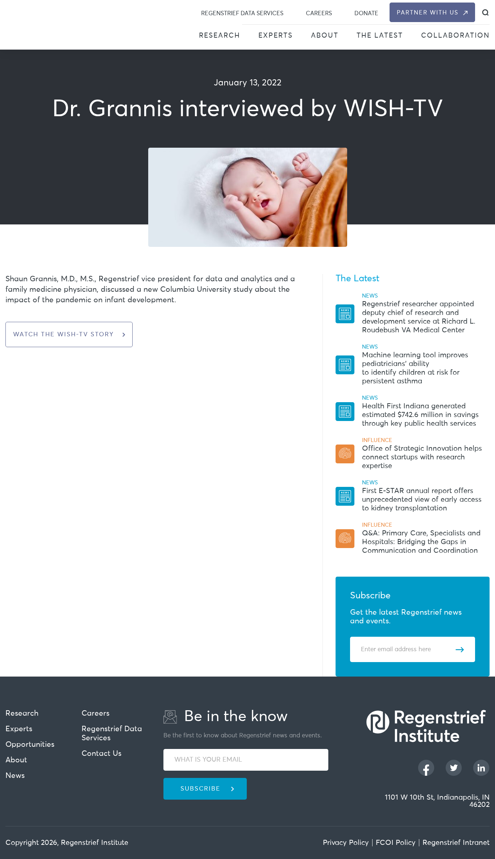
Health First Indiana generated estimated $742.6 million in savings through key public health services (420, 415)
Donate (366, 13)
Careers (319, 13)
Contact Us (101, 754)
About (324, 35)
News (15, 776)
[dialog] (485, 12)
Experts (275, 35)
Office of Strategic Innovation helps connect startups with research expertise (422, 457)
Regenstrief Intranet (456, 842)
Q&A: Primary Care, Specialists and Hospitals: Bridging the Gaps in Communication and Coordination (421, 542)
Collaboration (455, 35)
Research (219, 35)
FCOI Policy (396, 842)
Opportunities (29, 745)
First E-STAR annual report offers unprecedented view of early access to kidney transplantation (422, 499)
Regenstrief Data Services (242, 13)
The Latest (380, 35)
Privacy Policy (346, 842)
